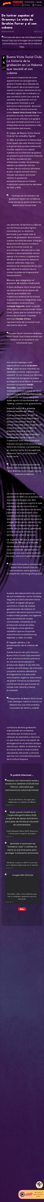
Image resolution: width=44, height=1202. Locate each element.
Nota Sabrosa (18, 2)
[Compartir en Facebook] (4, 57)
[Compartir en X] (4, 62)
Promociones (29, 2)
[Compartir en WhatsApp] (4, 67)
